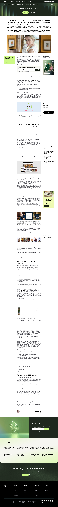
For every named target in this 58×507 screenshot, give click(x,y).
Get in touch (51, 1)
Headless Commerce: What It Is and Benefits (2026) (10, 448)
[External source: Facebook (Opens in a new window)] (36, 411)
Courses (36, 492)
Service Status (47, 492)
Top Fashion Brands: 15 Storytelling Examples (34, 455)
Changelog (36, 495)
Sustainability (16, 495)
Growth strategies (45, 453)
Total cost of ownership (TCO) (19, 4)
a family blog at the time (31, 80)
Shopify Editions (16, 488)
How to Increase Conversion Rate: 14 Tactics (22, 448)
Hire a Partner (47, 490)
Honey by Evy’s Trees (23, 400)
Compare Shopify (37, 488)
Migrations (27, 4)
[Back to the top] (5, 486)
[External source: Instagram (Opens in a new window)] (48, 501)
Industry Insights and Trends (21, 453)
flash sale (30, 188)
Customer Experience (33, 453)
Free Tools (36, 493)
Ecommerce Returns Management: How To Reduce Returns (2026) (8, 455)
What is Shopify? (16, 487)
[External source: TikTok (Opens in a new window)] (50, 501)
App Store (26, 490)
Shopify (29, 279)
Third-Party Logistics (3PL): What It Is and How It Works (48, 448)
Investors (15, 492)
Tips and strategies (46, 242)
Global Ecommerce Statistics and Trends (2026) (22, 455)
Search (52, 4)
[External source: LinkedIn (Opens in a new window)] (40, 411)
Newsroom (15, 493)
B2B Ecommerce (32, 4)
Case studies (30, 18)
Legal (20, 501)
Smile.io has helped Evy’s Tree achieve (28, 362)
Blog (4, 4)
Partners (25, 492)
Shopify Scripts (22, 290)
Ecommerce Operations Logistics (9, 453)
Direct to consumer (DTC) (47, 237)
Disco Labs (26, 299)
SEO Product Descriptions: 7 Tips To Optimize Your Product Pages (48, 455)
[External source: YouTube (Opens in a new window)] (46, 501)
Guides (36, 490)
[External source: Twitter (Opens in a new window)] (38, 411)
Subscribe (48, 112)
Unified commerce (46, 247)
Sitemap (29, 501)
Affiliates (25, 493)
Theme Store (26, 488)
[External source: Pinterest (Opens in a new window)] (42, 503)
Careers (15, 490)
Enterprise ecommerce (10, 4)
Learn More (46, 205)
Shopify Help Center (48, 487)
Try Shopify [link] (37, 69)
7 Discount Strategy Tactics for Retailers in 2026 (35, 448)
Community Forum (48, 488)
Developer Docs (26, 487)
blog (26, 18)
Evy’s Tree (21, 115)
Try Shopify (46, 1)
